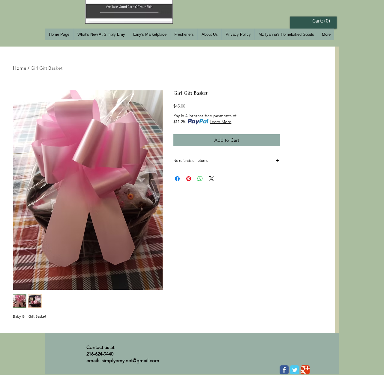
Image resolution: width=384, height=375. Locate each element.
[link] (321, 21)
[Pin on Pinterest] (188, 178)
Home (19, 68)
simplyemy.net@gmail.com (130, 360)
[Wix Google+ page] (305, 369)
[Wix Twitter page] (294, 369)
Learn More (220, 121)
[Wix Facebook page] (284, 369)
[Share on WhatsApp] (200, 178)
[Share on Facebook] (177, 178)
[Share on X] (211, 178)
